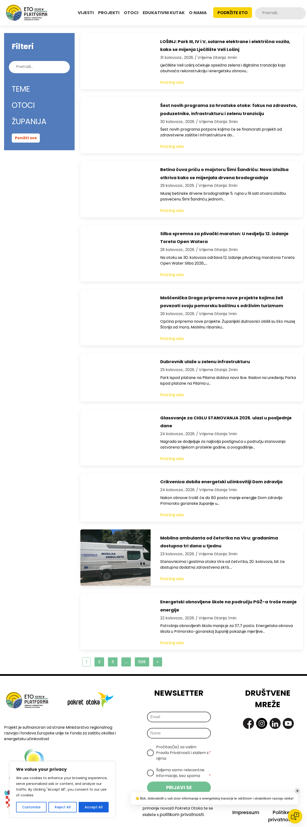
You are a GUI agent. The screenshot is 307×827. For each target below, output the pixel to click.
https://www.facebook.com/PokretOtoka (248, 723)
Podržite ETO (233, 13)
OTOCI (131, 13)
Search (302, 13)
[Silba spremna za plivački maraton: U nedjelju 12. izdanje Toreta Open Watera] (115, 253)
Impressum (245, 812)
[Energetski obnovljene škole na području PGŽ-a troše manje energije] (115, 621)
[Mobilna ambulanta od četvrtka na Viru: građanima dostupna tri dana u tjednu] (115, 557)
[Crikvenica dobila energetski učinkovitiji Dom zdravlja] (115, 497)
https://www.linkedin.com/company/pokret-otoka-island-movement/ (275, 723)
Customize (31, 807)
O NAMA (198, 13)
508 (142, 662)
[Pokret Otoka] (26, 12)
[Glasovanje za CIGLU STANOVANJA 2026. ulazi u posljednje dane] (115, 437)
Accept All (94, 807)
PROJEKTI (108, 13)
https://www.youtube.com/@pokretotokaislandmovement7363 (288, 723)
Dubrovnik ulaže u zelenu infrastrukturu (205, 362)
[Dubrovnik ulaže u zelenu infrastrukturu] (115, 377)
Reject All (63, 807)
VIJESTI (86, 13)
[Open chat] (295, 816)
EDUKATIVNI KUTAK (164, 13)
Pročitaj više (172, 82)
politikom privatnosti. (182, 814)
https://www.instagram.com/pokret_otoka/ (261, 723)
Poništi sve (26, 138)
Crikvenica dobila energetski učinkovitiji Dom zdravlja (221, 482)
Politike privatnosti (281, 816)
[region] (62, 789)
